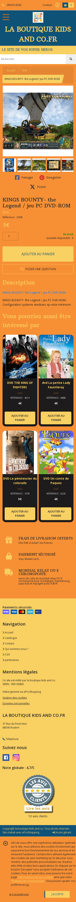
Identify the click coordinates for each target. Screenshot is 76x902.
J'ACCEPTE (57, 894)
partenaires (11, 660)
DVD (24, 70)
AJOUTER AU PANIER (38, 254)
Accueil (11, 70)
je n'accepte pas (19, 894)
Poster (41, 187)
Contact (47, 5)
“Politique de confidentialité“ (28, 881)
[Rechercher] (71, 59)
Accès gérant (63, 832)
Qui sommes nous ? (16, 649)
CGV (7, 654)
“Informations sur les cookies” (35, 877)
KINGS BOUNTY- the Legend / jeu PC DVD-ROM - (35, 292)
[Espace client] (57, 5)
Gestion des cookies (15, 697)
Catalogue (10, 638)
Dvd (6, 212)
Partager (26, 177)
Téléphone (12, 739)
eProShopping (30, 832)
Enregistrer (53, 177)
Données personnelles (16, 703)
